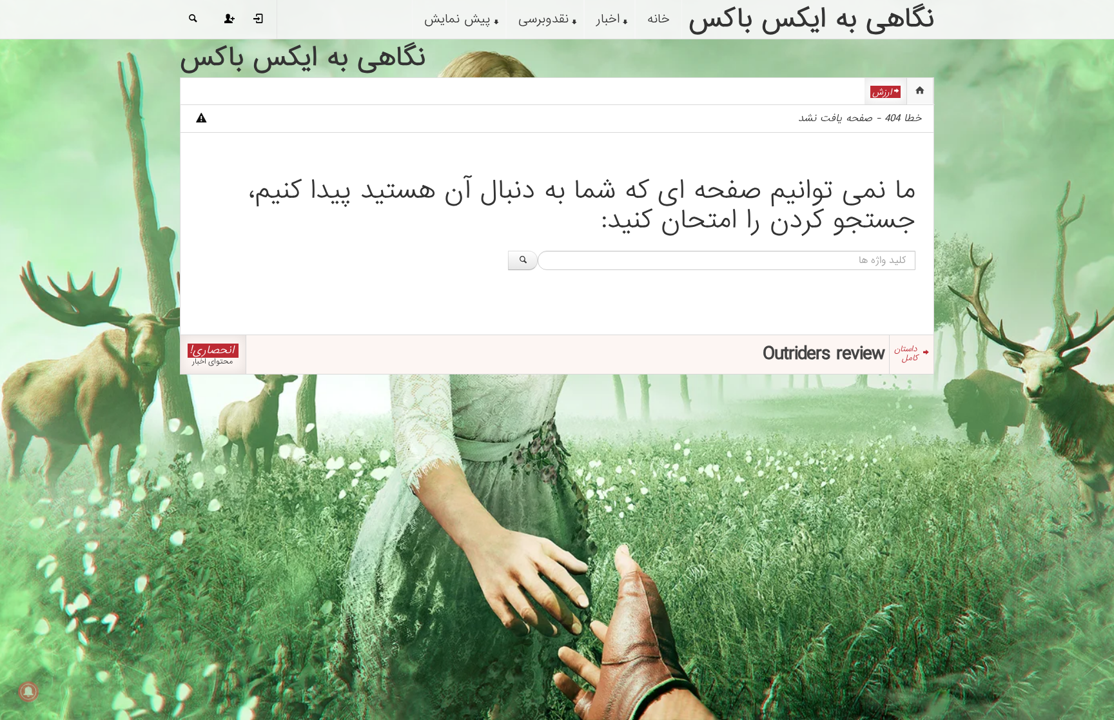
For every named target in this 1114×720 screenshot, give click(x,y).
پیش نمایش (457, 19)
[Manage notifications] (28, 691)
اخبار (608, 19)
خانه (658, 19)
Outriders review (823, 354)
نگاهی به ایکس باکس (302, 58)
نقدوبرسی (543, 19)
